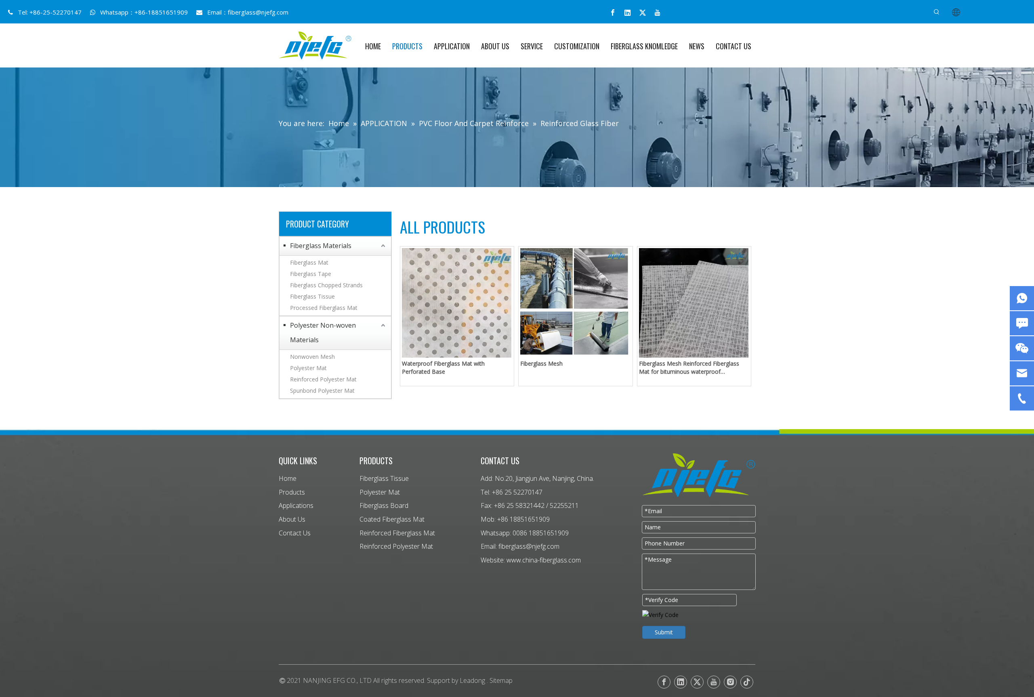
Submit (664, 632)
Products (292, 492)
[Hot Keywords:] (936, 12)
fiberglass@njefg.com (258, 12)
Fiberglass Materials (320, 245)
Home (287, 478)
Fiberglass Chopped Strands (326, 285)
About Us (292, 519)
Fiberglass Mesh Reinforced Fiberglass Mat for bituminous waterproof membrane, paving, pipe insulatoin (689, 368)
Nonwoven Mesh (312, 356)
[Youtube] (657, 12)
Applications (296, 505)
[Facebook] (612, 12)
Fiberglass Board (383, 505)
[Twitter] (642, 12)
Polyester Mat (308, 368)
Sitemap (501, 680)
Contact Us (295, 533)
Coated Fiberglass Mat (392, 519)
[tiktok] (746, 682)
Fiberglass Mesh (541, 363)
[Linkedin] (627, 12)
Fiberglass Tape (310, 274)
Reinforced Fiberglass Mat (397, 533)
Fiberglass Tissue (312, 296)
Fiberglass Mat (309, 262)
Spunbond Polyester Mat (322, 390)
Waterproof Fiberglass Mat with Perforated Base (443, 367)
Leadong (472, 680)
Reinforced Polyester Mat (323, 379)
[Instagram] (730, 682)
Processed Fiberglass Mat (323, 308)
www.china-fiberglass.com (543, 560)
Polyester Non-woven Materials (323, 332)
